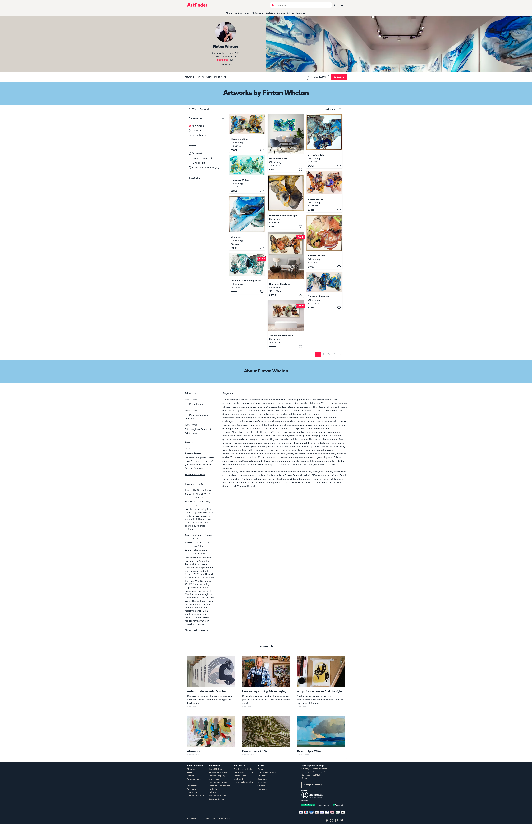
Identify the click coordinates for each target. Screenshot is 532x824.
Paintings (196, 130)
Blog (189, 782)
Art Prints (261, 776)
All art (229, 13)
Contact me (338, 77)
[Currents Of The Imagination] (247, 273)
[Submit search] (273, 5)
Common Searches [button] (196, 796)
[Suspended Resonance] (286, 324)
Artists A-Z (192, 789)
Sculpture (270, 13)
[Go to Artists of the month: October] (211, 681)
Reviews (200, 76)
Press (189, 772)
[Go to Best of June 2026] (266, 736)
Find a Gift (213, 789)
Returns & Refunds (217, 796)
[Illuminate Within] (247, 174)
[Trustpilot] (322, 804)
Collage (290, 13)
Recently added (200, 135)
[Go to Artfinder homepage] (197, 4)
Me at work (220, 76)
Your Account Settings (219, 782)
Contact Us (192, 792)
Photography (258, 13)
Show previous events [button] (196, 630)
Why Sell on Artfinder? (244, 769)
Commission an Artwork (219, 786)
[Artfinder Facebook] (327, 820)
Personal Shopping (217, 776)
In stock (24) (198, 162)
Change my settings (313, 784)
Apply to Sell (239, 779)
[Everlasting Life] (324, 141)
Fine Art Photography (267, 772)
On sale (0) (197, 153)
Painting (238, 13)
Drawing (281, 13)
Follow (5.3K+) (319, 77)
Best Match (330, 109)
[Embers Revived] (324, 242)
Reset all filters (196, 178)
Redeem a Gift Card (218, 772)
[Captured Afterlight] (286, 265)
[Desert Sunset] (324, 191)
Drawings (261, 782)
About (209, 76)
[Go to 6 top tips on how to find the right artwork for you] (321, 681)
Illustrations (262, 789)
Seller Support (240, 776)
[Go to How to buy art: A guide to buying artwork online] (266, 681)
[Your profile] (335, 5)
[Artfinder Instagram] (336, 820)
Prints (247, 13)
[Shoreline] (247, 223)
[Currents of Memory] (324, 291)
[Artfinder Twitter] (331, 820)
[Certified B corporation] (312, 795)
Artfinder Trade (194, 779)
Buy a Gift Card (215, 769)
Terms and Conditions (243, 772)
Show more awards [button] (195, 474)
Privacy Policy (224, 818)
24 (234, 56)
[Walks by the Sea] (286, 143)
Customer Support (217, 799)
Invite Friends (215, 779)
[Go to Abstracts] (211, 736)
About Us (191, 769)
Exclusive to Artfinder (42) (205, 167)
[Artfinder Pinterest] (341, 820)
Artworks (189, 76)
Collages (261, 786)
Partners (191, 776)
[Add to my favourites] (262, 150)
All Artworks (198, 125)
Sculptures (262, 779)
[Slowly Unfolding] (247, 133)
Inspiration (301, 13)
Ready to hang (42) (202, 158)
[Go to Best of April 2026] (321, 736)
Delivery (212, 792)
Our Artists (192, 786)
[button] (206, 118)
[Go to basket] (341, 5)
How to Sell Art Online (243, 782)
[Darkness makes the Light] (286, 202)
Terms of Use (210, 818)
